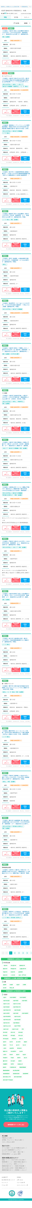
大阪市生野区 (6, 1013)
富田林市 (19, 1048)
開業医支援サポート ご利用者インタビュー (14, 1170)
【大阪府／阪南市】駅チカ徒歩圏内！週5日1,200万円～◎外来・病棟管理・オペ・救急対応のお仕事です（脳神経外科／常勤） (15, 215)
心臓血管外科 (22, 968)
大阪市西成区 (17, 1019)
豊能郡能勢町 (6, 1070)
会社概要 (4, 1177)
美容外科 (5, 975)
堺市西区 (5, 1035)
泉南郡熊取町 (6, 1073)
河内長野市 (13, 1051)
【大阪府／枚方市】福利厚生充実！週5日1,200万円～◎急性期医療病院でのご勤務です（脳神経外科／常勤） (15, 640)
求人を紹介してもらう (16, 62)
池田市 (4, 1041)
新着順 (25, 23)
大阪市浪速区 (6, 1007)
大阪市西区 (15, 1000)
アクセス (4, 1185)
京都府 (11, 984)
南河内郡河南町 (18, 1076)
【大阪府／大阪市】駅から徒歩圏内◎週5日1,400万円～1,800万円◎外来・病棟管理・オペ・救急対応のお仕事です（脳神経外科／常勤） (15, 32)
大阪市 (4, 997)
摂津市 (19, 1057)
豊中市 (21, 1038)
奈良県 (4, 987)
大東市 (4, 1054)
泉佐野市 (12, 1048)
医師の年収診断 (19, 1166)
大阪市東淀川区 (7, 1010)
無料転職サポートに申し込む (16, 1124)
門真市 (12, 1057)
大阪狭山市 (20, 1064)
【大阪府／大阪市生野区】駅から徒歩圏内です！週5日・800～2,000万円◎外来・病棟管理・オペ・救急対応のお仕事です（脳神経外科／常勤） (15, 595)
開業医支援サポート (8, 1166)
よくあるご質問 (16, 1154)
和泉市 (11, 1054)
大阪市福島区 (22, 997)
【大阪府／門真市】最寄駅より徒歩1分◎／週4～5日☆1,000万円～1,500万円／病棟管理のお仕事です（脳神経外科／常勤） (15, 777)
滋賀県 (4, 984)
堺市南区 (13, 1035)
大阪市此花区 (6, 1000)
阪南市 (4, 1067)
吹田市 (11, 1041)
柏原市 (24, 1054)
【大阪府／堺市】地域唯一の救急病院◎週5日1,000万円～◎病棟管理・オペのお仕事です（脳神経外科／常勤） (15, 260)
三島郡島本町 (13, 1067)
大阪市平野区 (17, 1026)
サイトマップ (5, 1182)
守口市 (11, 1045)
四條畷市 (5, 1064)
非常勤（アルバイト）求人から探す (12, 1140)
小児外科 (13, 975)
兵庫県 (24, 984)
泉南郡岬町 (25, 1073)
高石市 (25, 1057)
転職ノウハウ (6, 1159)
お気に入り (6, 63)
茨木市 (24, 1045)
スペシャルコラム (7, 1164)
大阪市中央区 (15, 1029)
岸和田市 (14, 1038)
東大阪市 (13, 1061)
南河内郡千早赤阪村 (8, 1080)
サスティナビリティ (21, 1185)
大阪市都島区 (13, 997)
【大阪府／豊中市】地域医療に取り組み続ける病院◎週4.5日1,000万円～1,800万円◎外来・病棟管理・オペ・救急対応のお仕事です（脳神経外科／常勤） (16, 822)
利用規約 (19, 1177)
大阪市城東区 (25, 1013)
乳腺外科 (5, 972)
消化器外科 (13, 965)
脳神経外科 (22, 965)
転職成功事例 (6, 1154)
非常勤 (16, 17)
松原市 (21, 1051)
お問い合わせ (20, 1179)
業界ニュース (18, 1164)
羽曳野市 (5, 1057)
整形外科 (5, 968)
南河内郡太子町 (7, 1076)
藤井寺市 (5, 1061)
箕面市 (17, 1054)
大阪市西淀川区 (17, 1007)
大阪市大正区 (6, 1003)
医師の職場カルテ (20, 1168)
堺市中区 (13, 1032)
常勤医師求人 (25, 6)
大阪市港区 (24, 1000)
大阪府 (17, 984)
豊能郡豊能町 (22, 1067)
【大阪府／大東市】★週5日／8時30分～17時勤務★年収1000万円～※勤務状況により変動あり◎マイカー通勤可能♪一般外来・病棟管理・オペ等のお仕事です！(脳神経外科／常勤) (16, 871)
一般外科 (5, 965)
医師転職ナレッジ (7, 1161)
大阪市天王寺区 (17, 1003)
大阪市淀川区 (6, 1022)
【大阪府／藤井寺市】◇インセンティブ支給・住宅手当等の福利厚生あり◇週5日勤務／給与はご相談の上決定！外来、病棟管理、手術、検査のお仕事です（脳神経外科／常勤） (15, 732)
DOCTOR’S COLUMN (18, 1159)
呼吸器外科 (13, 968)
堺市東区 (20, 1032)
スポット (26, 17)
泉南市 (20, 1061)
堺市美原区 (6, 1038)
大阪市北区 (6, 1029)
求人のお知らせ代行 (8, 1168)
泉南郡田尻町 (16, 1073)
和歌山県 (12, 987)
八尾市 (4, 1048)
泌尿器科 (20, 972)
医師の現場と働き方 (20, 1161)
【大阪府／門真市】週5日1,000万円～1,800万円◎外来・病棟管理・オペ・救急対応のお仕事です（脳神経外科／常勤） (16, 543)
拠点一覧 (20, 1152)
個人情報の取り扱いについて (8, 1179)
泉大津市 (18, 1041)
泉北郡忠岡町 (16, 1070)
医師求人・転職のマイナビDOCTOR (10, 6)
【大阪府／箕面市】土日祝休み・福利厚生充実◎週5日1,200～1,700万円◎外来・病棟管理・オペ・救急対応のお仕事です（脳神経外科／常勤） (16, 913)
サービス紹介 (6, 1147)
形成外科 (13, 972)
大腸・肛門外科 (22, 975)
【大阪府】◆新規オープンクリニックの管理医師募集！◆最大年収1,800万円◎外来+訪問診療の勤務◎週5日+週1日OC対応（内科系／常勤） (16, 126)
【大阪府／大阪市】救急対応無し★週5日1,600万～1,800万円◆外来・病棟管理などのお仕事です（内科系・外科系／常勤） (15, 397)
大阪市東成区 (17, 1010)
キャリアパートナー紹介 (9, 1152)
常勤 (5, 17)
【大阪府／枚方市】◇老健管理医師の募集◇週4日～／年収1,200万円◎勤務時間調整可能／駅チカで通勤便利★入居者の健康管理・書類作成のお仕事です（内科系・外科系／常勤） (16, 173)
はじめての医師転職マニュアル (11, 1149)
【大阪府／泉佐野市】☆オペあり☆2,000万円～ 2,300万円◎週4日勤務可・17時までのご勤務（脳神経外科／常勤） (16, 304)
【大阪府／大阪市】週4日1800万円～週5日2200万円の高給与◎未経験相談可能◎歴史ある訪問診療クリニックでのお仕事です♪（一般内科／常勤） (15, 80)
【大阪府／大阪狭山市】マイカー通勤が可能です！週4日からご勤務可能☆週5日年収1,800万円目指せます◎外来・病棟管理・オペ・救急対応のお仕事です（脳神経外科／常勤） (15, 488)
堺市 (23, 1029)
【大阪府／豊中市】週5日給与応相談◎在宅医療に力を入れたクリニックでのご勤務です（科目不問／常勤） (15, 687)
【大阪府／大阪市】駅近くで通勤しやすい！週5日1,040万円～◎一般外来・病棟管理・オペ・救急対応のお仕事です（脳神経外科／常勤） (16, 349)
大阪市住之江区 (7, 1026)
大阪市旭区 (15, 1013)
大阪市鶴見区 (16, 1022)
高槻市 (25, 1041)
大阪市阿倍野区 (7, 1016)
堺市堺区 (5, 1032)
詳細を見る (25, 62)
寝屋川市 (5, 1051)
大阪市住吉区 (17, 1016)
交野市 (12, 1064)
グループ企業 (20, 1182)
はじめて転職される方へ (19, 1147)
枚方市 (17, 1045)
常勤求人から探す (7, 1138)
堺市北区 (20, 1035)
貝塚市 (4, 1045)
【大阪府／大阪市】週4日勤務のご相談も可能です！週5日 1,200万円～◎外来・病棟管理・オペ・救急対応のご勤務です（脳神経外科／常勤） (15, 443)
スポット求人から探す (8, 1142)
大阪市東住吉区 (7, 1019)
